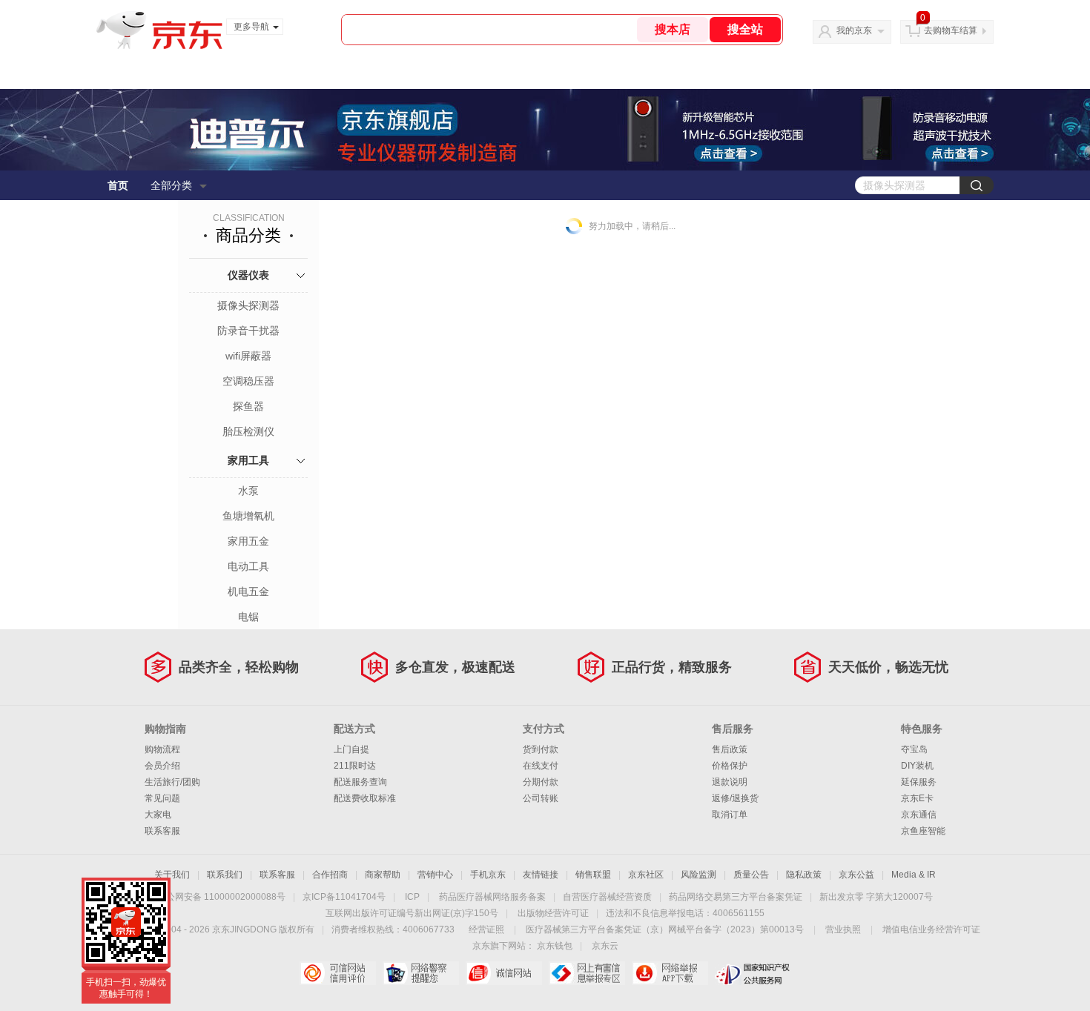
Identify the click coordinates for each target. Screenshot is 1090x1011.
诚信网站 (504, 973)
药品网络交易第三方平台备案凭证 (735, 897)
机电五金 (248, 591)
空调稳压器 (248, 381)
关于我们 (172, 874)
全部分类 (171, 185)
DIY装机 (917, 765)
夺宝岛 (914, 749)
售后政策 (729, 749)
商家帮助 (382, 874)
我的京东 (854, 30)
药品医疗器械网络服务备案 (492, 897)
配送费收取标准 (365, 798)
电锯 (248, 617)
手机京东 (488, 874)
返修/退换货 (735, 798)
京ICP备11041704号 (344, 897)
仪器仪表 (248, 275)
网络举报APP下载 (670, 973)
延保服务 (919, 782)
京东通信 (919, 814)
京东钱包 (554, 946)
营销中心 (435, 874)
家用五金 (248, 541)
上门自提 (351, 749)
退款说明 (729, 782)
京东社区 (646, 874)
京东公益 (856, 874)
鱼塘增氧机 (248, 516)
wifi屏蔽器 (248, 356)
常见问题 (162, 798)
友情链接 (540, 874)
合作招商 (330, 874)
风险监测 (698, 874)
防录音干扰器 (248, 331)
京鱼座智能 (923, 831)
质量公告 (751, 874)
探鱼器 (248, 406)
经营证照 (486, 929)
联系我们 (224, 874)
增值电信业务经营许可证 (931, 929)
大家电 (158, 814)
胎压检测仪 (248, 431)
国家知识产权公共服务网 (753, 973)
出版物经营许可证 (553, 913)
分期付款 (540, 782)
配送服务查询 (360, 782)
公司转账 (540, 798)
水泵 (248, 491)
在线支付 (540, 765)
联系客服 (162, 831)
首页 (118, 185)
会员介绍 (162, 765)
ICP (412, 897)
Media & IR (913, 874)
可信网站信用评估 (338, 973)
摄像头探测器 (248, 305)
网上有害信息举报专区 (587, 973)
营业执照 (843, 929)
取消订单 (729, 814)
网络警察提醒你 (421, 973)
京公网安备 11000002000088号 (221, 897)
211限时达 (355, 765)
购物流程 (162, 749)
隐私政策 (804, 874)
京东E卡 (917, 798)
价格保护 (729, 765)
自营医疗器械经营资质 (607, 897)
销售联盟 (593, 874)
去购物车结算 (950, 30)
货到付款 (540, 749)
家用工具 (248, 460)
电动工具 (248, 566)
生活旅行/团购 (172, 782)
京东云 (605, 946)
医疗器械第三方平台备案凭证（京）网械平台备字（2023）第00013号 (665, 929)
